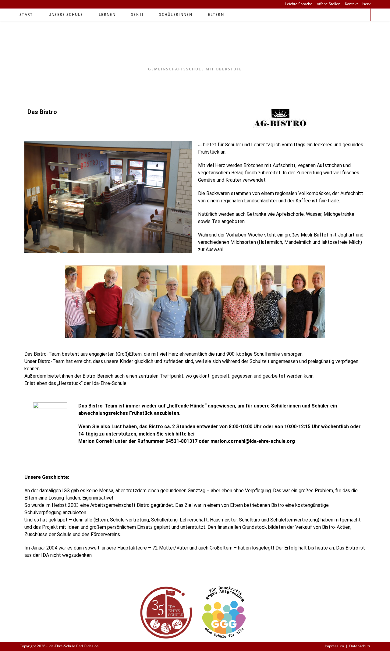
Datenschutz (359, 646)
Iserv (366, 4)
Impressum (334, 646)
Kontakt (351, 4)
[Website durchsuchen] (364, 15)
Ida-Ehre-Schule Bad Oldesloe (195, 48)
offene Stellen (328, 4)
